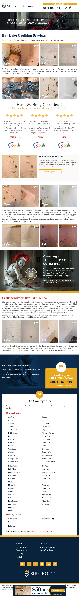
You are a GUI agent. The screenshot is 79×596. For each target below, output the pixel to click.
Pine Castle (12, 504)
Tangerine (45, 485)
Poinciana (12, 526)
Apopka (11, 423)
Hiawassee (45, 449)
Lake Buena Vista (48, 462)
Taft (43, 482)
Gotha (44, 446)
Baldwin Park (13, 433)
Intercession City (48, 519)
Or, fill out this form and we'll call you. (61, 385)
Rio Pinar (45, 466)
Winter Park (46, 501)
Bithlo (10, 446)
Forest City (46, 436)
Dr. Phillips (46, 420)
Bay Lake (11, 439)
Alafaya (11, 417)
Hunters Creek (47, 458)
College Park (13, 458)
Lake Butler (12, 466)
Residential (21, 547)
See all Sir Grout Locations (41, 531)
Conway (45, 417)
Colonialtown (13, 462)
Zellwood (45, 504)
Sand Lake (45, 469)
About (19, 556)
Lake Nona (12, 475)
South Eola (46, 479)
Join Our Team (47, 550)
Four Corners (46, 439)
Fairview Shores (48, 433)
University (45, 491)
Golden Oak (46, 442)
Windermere (46, 495)
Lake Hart (12, 469)
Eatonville (45, 423)
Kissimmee (46, 522)
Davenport (12, 522)
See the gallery (50, 172)
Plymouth (11, 511)
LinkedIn (48, 564)
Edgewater (45, 427)
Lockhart (11, 479)
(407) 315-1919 (51, 7)
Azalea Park (12, 430)
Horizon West (47, 455)
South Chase (46, 475)
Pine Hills (12, 507)
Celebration (12, 519)
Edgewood (45, 430)
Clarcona (11, 452)
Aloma (10, 420)
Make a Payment (48, 547)
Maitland (11, 482)
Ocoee (10, 491)
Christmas (12, 449)
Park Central (13, 501)
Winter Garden (47, 498)
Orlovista (11, 498)
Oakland (11, 488)
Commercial (22, 550)
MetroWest (12, 485)
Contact (43, 543)
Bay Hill (11, 436)
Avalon (11, 427)
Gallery (19, 553)
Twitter (35, 564)
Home (19, 543)
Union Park (46, 488)
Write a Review (66, 8)
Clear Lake (12, 455)
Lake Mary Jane (14, 472)
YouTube (42, 564)
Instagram (22, 564)
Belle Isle (11, 442)
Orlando (11, 495)
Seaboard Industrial (49, 472)
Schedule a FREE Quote (60, 4)
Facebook (29, 564)
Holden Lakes (47, 452)
